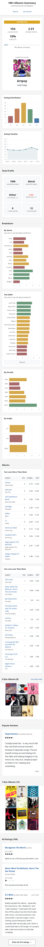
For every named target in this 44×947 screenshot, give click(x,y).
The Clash (9, 579)
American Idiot (11, 528)
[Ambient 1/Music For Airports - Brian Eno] (22, 802)
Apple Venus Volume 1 (10, 664)
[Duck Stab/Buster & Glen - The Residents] (11, 813)
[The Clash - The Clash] (33, 802)
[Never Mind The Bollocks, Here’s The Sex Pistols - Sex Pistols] (11, 791)
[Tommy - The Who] (33, 791)
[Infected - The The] (11, 688)
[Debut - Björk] (33, 699)
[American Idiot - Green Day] (11, 699)
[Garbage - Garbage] (33, 688)
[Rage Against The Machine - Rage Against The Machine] (16, 710)
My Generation (11, 599)
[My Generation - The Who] (11, 802)
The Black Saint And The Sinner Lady (11, 608)
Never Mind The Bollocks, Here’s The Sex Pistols (11, 589)
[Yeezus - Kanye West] (22, 688)
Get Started (27, 11)
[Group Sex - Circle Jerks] (11, 824)
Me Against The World (15, 847)
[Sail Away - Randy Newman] (33, 824)
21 (6, 520)
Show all (22, 362)
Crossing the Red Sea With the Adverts (11, 644)
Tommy (8, 618)
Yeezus (7, 482)
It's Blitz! (9, 895)
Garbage (8, 506)
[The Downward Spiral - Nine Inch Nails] (27, 710)
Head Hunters (11, 734)
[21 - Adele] (22, 699)
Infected (8, 490)
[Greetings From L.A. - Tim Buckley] (22, 813)
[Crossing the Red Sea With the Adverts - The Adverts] (33, 813)
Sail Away (9, 635)
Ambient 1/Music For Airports (11, 626)
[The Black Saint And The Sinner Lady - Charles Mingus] (22, 791)
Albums (15, 11)
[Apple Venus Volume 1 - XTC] (22, 824)
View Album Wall (36, 679)
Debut (7, 513)
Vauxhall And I (10, 535)
